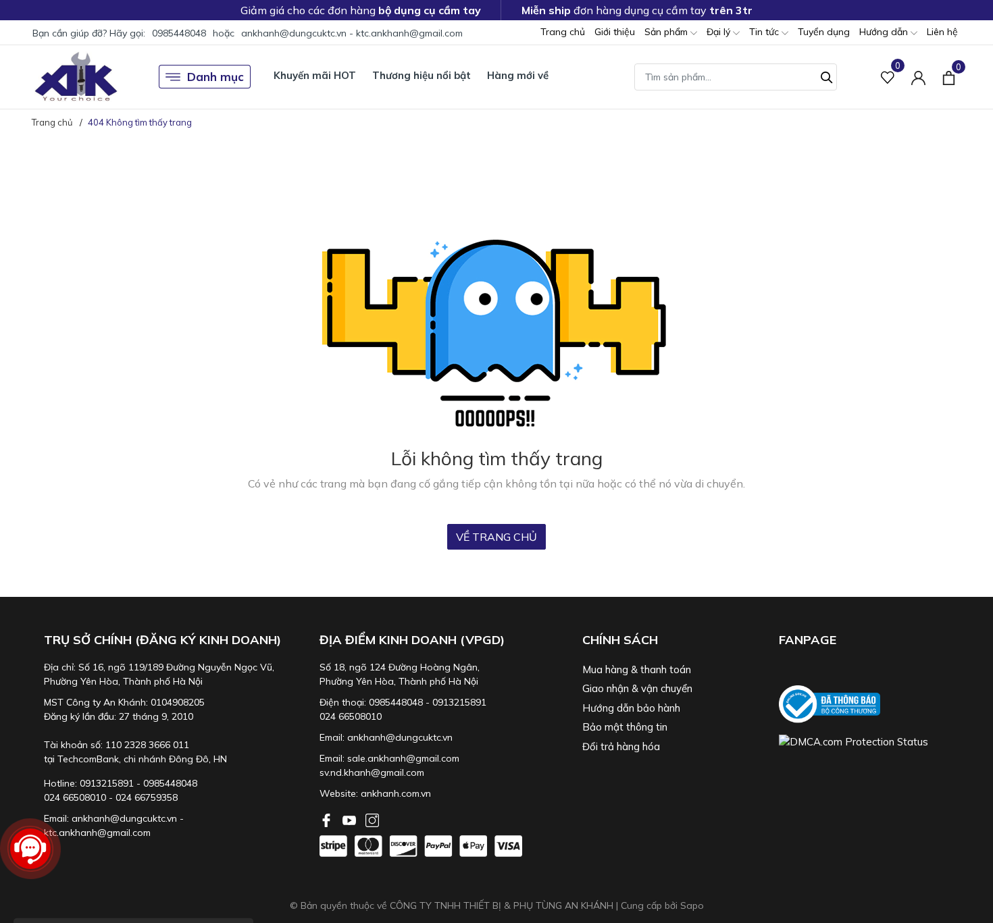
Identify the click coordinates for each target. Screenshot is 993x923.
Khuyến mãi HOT (315, 75)
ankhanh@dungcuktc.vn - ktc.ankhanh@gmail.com (352, 33)
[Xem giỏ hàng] (949, 76)
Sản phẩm (667, 32)
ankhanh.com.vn (396, 793)
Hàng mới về (518, 75)
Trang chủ (562, 32)
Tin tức (765, 32)
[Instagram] (372, 819)
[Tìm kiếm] (827, 75)
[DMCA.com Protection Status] (871, 742)
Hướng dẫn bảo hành (631, 708)
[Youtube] (350, 819)
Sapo (692, 905)
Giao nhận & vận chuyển (637, 688)
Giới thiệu (614, 32)
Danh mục (215, 77)
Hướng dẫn (885, 32)
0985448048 (179, 33)
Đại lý (720, 32)
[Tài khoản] (918, 76)
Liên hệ (942, 32)
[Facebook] (328, 819)
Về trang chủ (496, 537)
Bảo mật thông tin (624, 726)
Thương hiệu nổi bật (421, 75)
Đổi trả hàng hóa (621, 746)
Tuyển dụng (824, 32)
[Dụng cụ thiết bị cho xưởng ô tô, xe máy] (76, 76)
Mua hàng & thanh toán (636, 669)
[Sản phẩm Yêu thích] (888, 76)
